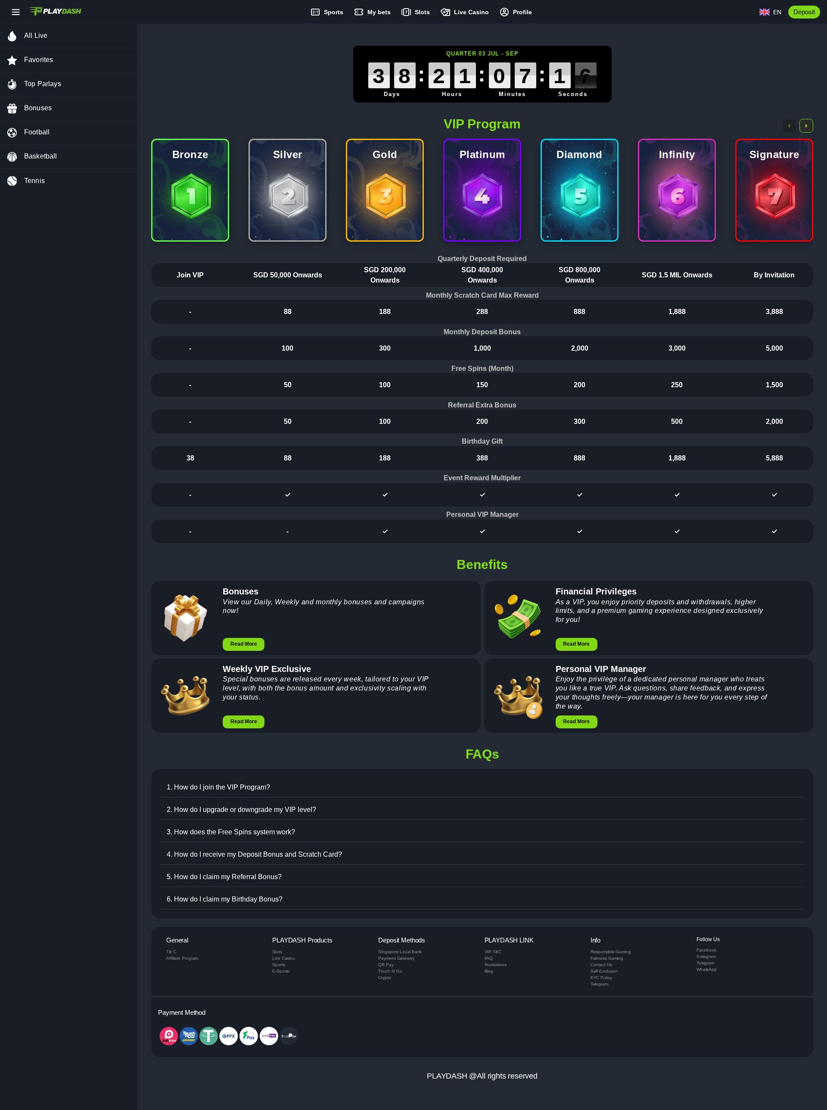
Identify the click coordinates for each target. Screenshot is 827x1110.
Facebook (706, 950)
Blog (489, 971)
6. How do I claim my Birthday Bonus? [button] (225, 899)
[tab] (482, 787)
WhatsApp (706, 969)
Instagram (706, 956)
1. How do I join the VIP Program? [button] (218, 787)
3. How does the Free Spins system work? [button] (231, 832)
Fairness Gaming (607, 958)
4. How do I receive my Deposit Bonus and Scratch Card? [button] (254, 854)
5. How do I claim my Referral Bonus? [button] (224, 876)
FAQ (489, 958)
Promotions (496, 964)
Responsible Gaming (611, 951)
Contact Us (601, 964)
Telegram (599, 984)
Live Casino (283, 958)
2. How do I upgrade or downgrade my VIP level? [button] (241, 809)
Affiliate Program (182, 958)
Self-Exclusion (604, 971)
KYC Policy (601, 977)
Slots (277, 951)
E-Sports (280, 971)
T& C (171, 951)
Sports (278, 964)
